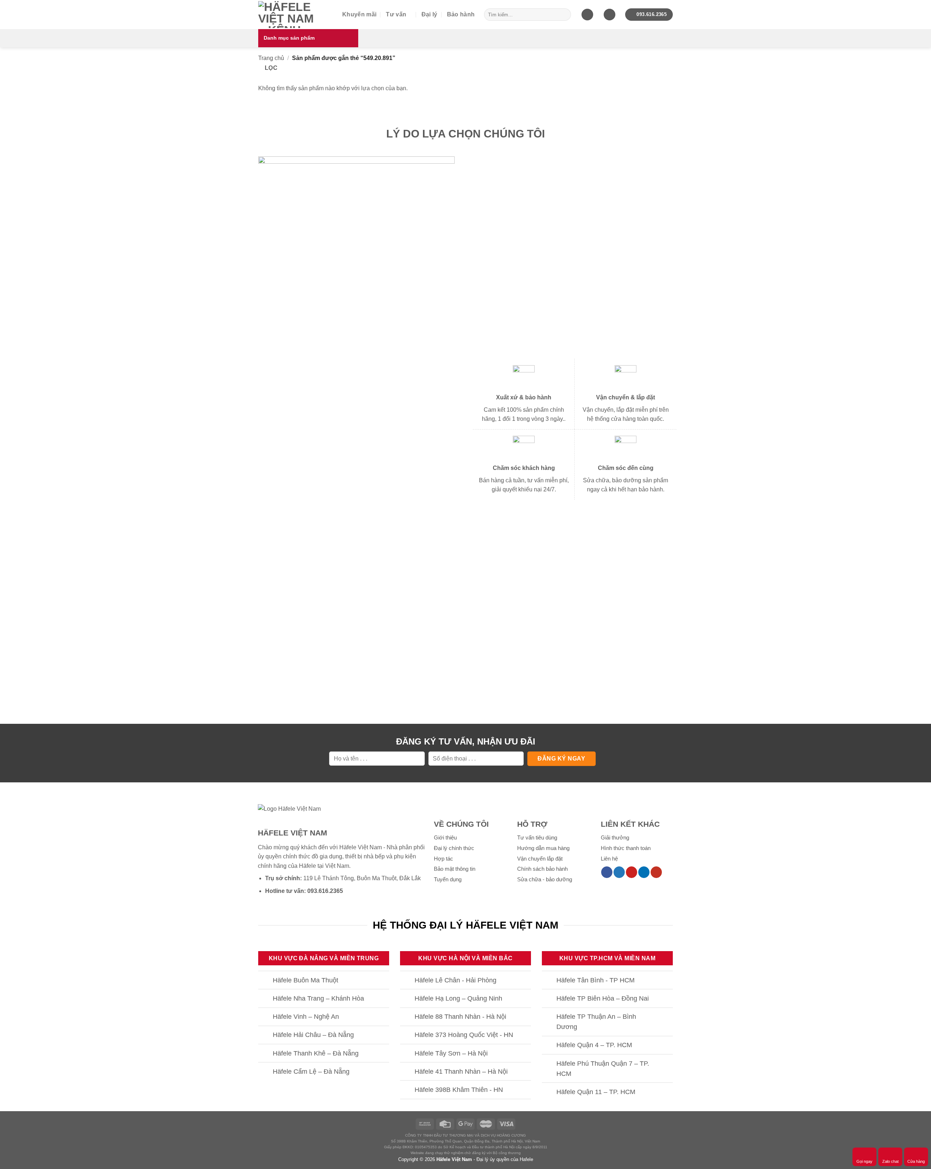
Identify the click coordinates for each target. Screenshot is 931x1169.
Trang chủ (271, 58)
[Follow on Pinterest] (631, 872)
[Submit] (564, 14)
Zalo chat (890, 1161)
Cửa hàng (916, 1161)
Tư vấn (396, 14)
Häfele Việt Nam (454, 1159)
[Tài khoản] (609, 15)
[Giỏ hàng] (587, 15)
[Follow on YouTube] (656, 872)
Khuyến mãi (359, 14)
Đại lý (429, 14)
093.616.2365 (325, 891)
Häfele (307, 866)
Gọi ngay (864, 1161)
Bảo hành (461, 14)
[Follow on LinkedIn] (644, 872)
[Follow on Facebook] (606, 872)
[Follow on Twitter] (619, 872)
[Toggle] (265, 981)
